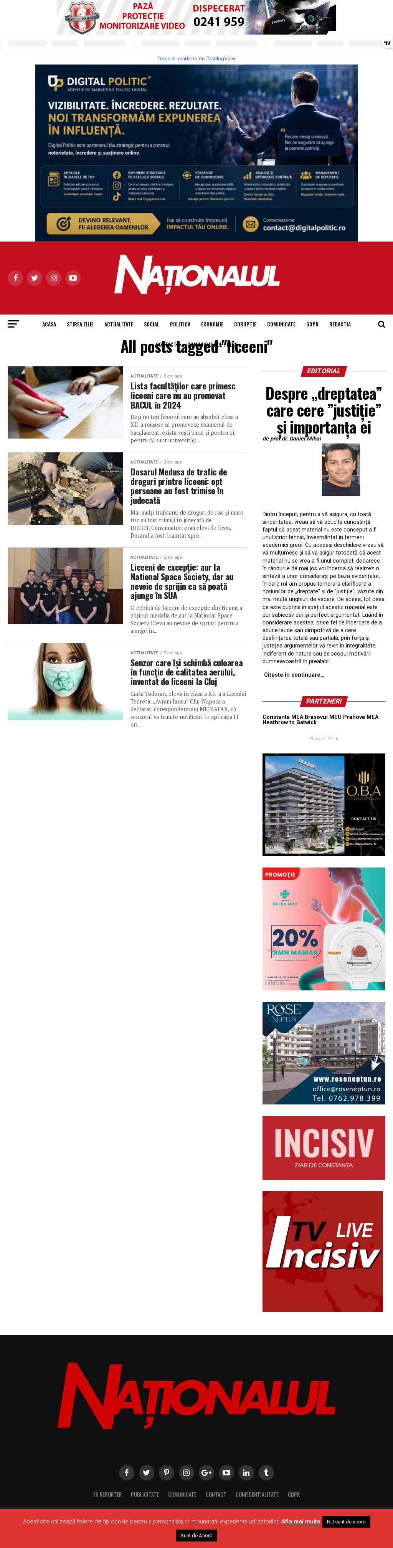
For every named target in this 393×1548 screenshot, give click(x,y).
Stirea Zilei (80, 324)
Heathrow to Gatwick (290, 722)
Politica (180, 324)
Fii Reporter (107, 1494)
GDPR (312, 324)
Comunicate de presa (212, 344)
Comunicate (281, 324)
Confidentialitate (257, 1494)
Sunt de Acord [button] (197, 1535)
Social (151, 324)
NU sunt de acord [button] (346, 1522)
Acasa (49, 324)
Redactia (340, 324)
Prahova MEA (360, 717)
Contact (166, 344)
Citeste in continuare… (294, 675)
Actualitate (118, 324)
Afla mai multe (300, 1521)
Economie (212, 324)
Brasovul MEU (323, 717)
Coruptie (245, 324)
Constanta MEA (283, 717)
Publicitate (145, 1494)
